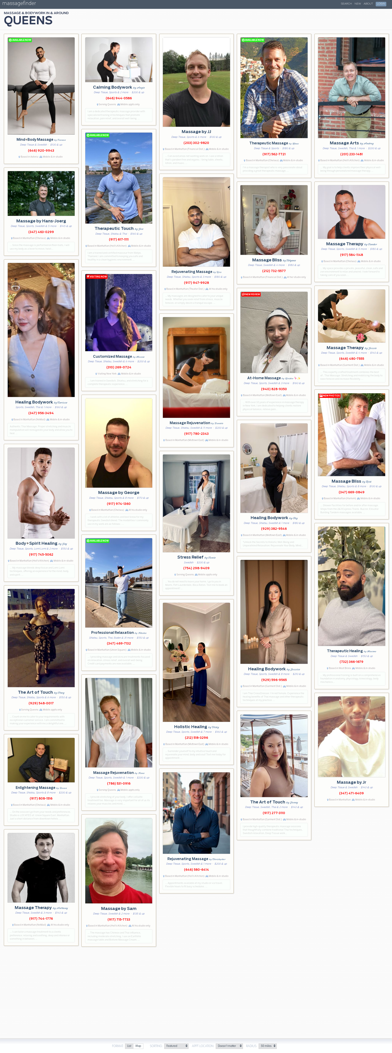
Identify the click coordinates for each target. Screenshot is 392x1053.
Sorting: (156, 1046)
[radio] (129, 1046)
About (368, 3)
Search (346, 3)
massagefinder (19, 4)
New (358, 3)
